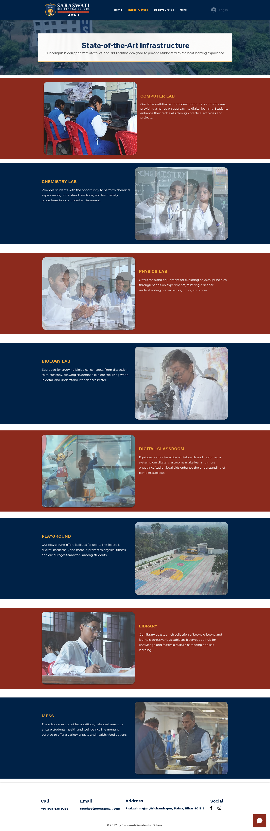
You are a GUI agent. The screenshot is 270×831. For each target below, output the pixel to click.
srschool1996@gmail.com (100, 808)
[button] (90, 118)
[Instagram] (219, 807)
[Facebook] (211, 807)
